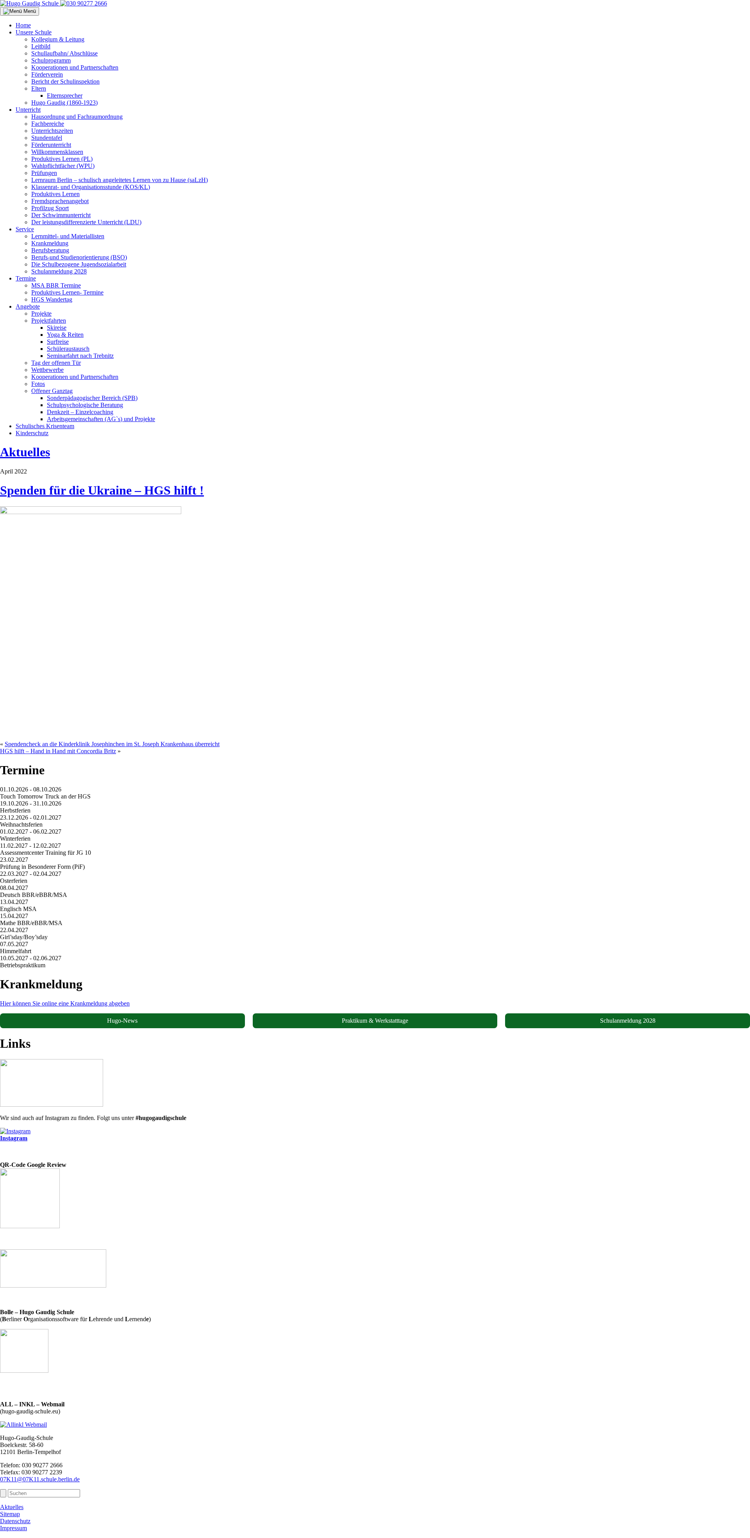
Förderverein (47, 74)
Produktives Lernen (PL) (62, 158)
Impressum (13, 1528)
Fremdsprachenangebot (60, 201)
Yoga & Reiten (65, 334)
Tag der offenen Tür (56, 362)
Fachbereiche (47, 123)
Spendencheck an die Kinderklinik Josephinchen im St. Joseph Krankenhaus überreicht (112, 744)
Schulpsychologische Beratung (85, 405)
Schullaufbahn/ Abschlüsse (64, 53)
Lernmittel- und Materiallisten (67, 236)
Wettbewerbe (47, 369)
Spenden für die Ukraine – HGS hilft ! (102, 490)
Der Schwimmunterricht (61, 215)
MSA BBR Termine (56, 285)
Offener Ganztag (52, 391)
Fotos (38, 383)
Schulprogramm (51, 60)
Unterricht (28, 109)
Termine (26, 278)
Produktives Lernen (55, 194)
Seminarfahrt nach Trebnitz (80, 355)
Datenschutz (15, 1521)
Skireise (56, 327)
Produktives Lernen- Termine (67, 292)
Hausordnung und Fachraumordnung (77, 116)
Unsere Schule (34, 32)
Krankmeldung (49, 243)
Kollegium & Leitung (57, 39)
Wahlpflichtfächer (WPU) (63, 166)
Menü (29, 11)
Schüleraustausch (68, 348)
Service (25, 229)
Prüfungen (44, 173)
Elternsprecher (64, 95)
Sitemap (10, 1514)
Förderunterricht (51, 144)
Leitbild (40, 46)
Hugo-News (122, 1020)
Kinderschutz (32, 433)
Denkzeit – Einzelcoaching (80, 412)
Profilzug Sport (50, 208)
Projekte (41, 313)
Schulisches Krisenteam (45, 426)
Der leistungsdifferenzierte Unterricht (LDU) (86, 222)
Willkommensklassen (57, 151)
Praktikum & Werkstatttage (375, 1020)
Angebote (28, 306)
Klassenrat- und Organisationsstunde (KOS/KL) (90, 187)
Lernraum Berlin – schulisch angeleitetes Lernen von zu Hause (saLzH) (119, 180)
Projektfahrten (48, 320)
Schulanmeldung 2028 (59, 271)
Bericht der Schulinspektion (65, 81)
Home (23, 25)
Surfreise (58, 341)
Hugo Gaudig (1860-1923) (64, 102)
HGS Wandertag (51, 299)
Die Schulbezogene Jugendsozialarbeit (78, 264)
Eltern (38, 88)
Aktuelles (25, 452)
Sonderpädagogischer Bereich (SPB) (92, 398)
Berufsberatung (50, 250)
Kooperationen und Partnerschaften (74, 67)
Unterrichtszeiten (52, 130)
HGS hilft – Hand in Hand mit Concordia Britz (58, 751)
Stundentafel (46, 137)
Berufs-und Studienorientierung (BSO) (79, 257)
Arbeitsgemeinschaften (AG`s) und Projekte (101, 419)
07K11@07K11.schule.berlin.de (40, 1479)
